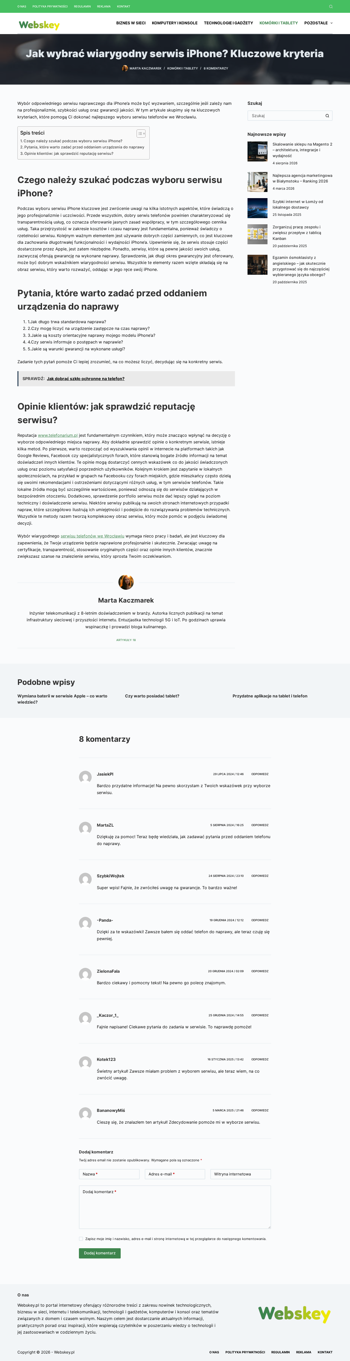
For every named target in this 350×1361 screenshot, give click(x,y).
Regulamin (82, 6)
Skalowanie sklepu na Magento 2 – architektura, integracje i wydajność (302, 150)
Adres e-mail (162, 1174)
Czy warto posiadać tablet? (152, 695)
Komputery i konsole (175, 23)
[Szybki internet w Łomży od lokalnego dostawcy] (257, 208)
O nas (21, 6)
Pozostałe (316, 23)
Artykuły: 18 (126, 640)
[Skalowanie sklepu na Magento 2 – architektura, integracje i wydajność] (257, 151)
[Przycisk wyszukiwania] (327, 115)
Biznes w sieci (131, 23)
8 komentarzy (216, 68)
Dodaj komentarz (99, 1191)
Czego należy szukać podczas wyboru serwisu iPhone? (73, 141)
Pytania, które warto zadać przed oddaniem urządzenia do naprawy (84, 147)
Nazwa (90, 1174)
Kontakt (123, 6)
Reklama (104, 6)
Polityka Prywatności (50, 6)
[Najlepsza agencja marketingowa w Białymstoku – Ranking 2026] (257, 182)
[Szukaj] (331, 6)
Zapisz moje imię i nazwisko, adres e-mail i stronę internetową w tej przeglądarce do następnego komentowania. (175, 1239)
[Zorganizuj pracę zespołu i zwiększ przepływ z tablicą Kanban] (257, 234)
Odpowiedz (260, 774)
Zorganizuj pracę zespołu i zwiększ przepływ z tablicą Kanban (297, 233)
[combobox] (285, 115)
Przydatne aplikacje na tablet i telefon (270, 695)
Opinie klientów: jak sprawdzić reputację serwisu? (69, 153)
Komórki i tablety (279, 23)
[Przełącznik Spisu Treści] (138, 133)
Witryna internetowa (232, 1174)
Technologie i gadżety (228, 23)
